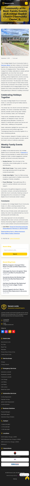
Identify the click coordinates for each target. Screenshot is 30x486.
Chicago (3, 362)
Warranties (3, 349)
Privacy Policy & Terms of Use (8, 352)
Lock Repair (4, 384)
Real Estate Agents (5, 414)
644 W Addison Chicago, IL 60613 (9, 436)
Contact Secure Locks (6, 354)
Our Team (3, 344)
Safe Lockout (4, 387)
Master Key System (5, 389)
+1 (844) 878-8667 (5, 424)
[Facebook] (2, 331)
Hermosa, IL (24, 152)
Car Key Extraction (5, 404)
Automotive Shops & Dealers (7, 416)
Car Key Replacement (6, 397)
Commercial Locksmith (6, 377)
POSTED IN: (6, 238)
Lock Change (4, 379)
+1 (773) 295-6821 (5, 426)
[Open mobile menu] (26, 3)
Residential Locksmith (6, 374)
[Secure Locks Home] (8, 3)
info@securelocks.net (8, 324)
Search (15, 254)
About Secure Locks (5, 342)
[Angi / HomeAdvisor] (9, 331)
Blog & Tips (3, 347)
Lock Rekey (4, 382)
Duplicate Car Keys (5, 399)
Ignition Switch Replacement (7, 402)
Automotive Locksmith (6, 372)
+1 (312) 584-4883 (5, 429)
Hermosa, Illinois (5, 65)
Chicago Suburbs (5, 364)
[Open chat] (27, 478)
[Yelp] (13, 331)
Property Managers (5, 411)
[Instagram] (6, 331)
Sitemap (15, 478)
